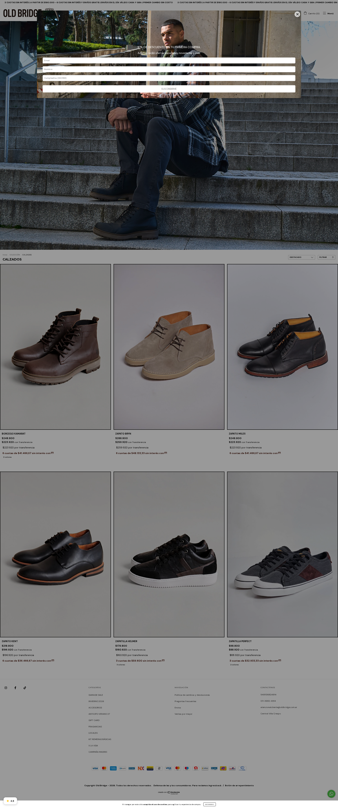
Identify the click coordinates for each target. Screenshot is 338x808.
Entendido (209, 804)
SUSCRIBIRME (169, 89)
